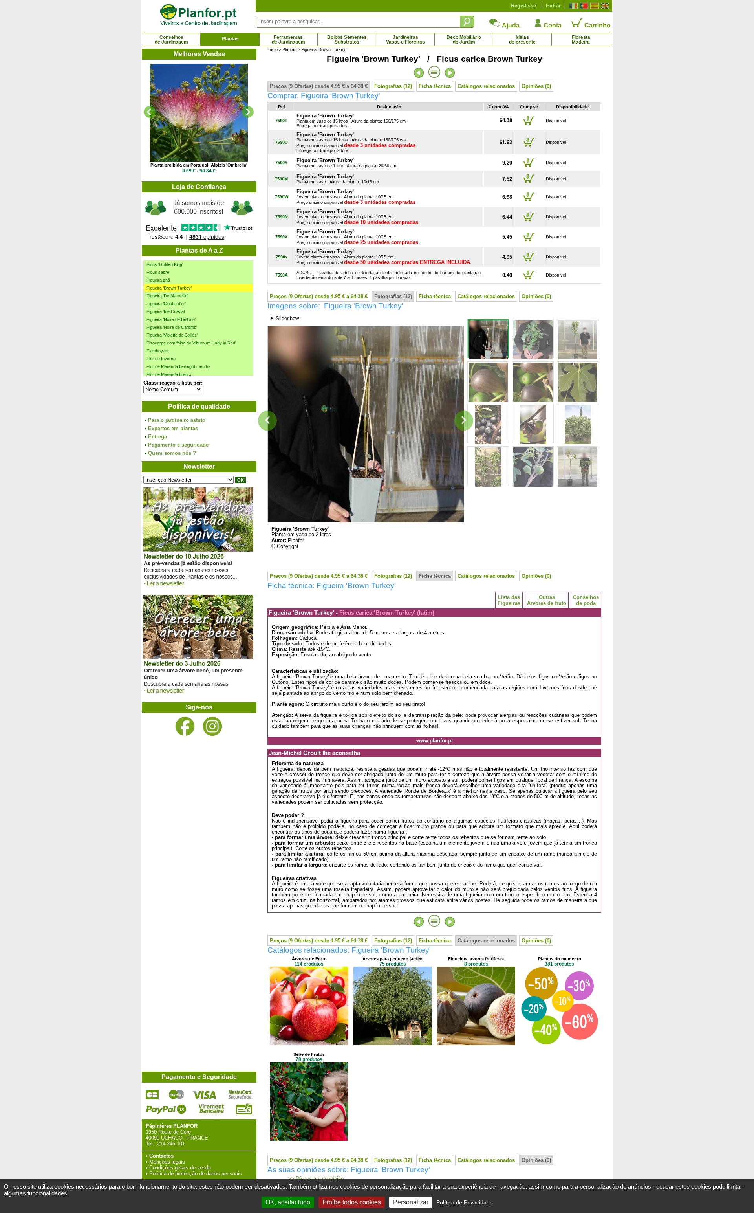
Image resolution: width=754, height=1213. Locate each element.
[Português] (583, 6)
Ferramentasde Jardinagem (288, 40)
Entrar (553, 6)
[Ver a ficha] (199, 113)
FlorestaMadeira (581, 40)
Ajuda (510, 25)
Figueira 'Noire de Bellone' (171, 319)
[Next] (248, 112)
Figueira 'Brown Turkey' (169, 288)
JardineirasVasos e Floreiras (405, 40)
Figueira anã (158, 280)
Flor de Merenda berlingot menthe (178, 366)
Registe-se (523, 6)
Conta (552, 25)
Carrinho (597, 25)
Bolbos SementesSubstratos (347, 40)
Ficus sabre (157, 272)
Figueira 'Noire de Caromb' (171, 327)
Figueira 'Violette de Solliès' (172, 335)
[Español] (593, 6)
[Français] (572, 6)
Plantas (230, 39)
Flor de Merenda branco (169, 374)
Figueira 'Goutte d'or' (166, 303)
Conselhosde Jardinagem (171, 40)
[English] (604, 6)
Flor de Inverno (161, 358)
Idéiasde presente (522, 40)
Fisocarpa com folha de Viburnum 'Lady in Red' (191, 343)
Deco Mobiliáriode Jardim (464, 40)
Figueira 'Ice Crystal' (165, 311)
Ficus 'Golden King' (164, 264)
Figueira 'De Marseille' (167, 295)
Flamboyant (157, 350)
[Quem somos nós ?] (199, 218)
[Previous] (150, 112)
